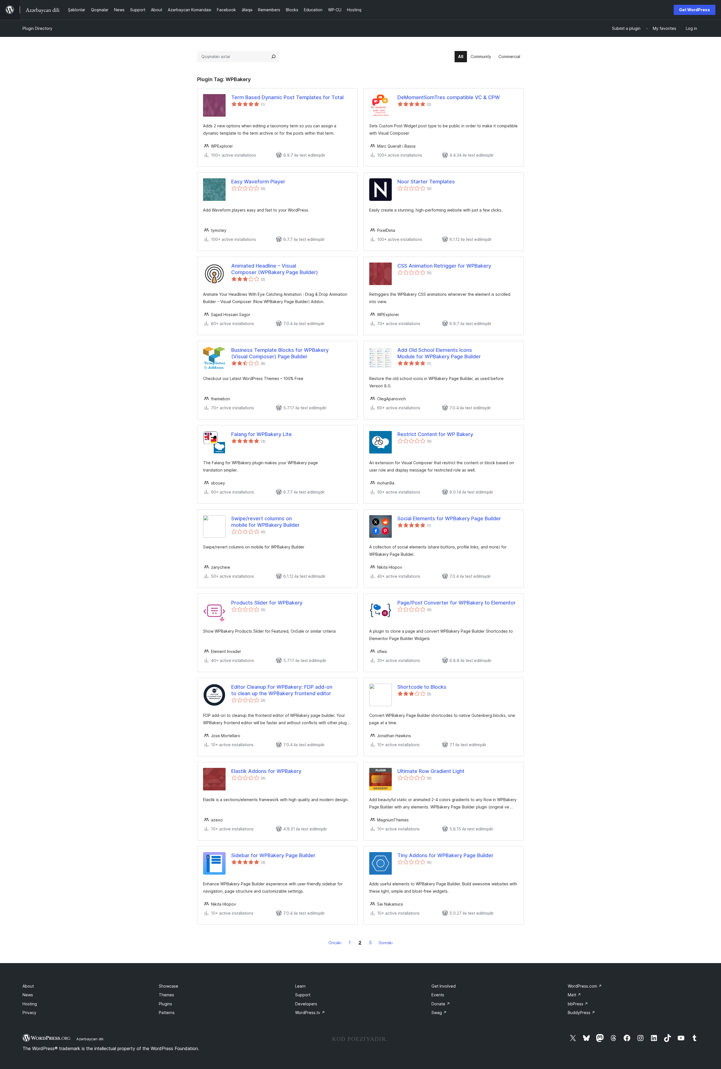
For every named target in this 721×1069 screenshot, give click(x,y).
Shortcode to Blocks (421, 687)
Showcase (168, 986)
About (28, 986)
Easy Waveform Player (258, 182)
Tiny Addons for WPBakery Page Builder (445, 855)
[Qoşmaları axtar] (273, 56)
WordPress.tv (310, 1012)
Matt (574, 994)
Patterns (167, 1012)
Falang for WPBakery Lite (261, 434)
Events (437, 994)
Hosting (30, 1003)
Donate (440, 1003)
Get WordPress (694, 9)
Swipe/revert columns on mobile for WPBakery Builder (265, 521)
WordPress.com (585, 986)
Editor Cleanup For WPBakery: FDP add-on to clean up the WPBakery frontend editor (281, 690)
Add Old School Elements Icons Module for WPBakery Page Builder (439, 353)
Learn (300, 986)
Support (302, 994)
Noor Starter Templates (426, 182)
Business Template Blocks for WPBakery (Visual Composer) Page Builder (280, 353)
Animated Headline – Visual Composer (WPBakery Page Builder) (274, 269)
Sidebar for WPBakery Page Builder (273, 855)
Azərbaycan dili (89, 1039)
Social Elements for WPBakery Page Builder (449, 518)
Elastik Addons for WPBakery (266, 771)
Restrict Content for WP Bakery (435, 434)
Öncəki (334, 942)
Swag (439, 1012)
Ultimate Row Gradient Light (430, 771)
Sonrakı (386, 942)
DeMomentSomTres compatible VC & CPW (448, 97)
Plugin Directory (37, 28)
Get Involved (443, 986)
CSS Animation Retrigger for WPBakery (444, 266)
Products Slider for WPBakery (266, 603)
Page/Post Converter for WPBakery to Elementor (456, 603)
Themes (166, 994)
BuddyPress (581, 1012)
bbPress (578, 1003)
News (28, 994)
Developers (306, 1003)
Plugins (165, 1003)
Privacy (29, 1012)
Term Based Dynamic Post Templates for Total (287, 97)
